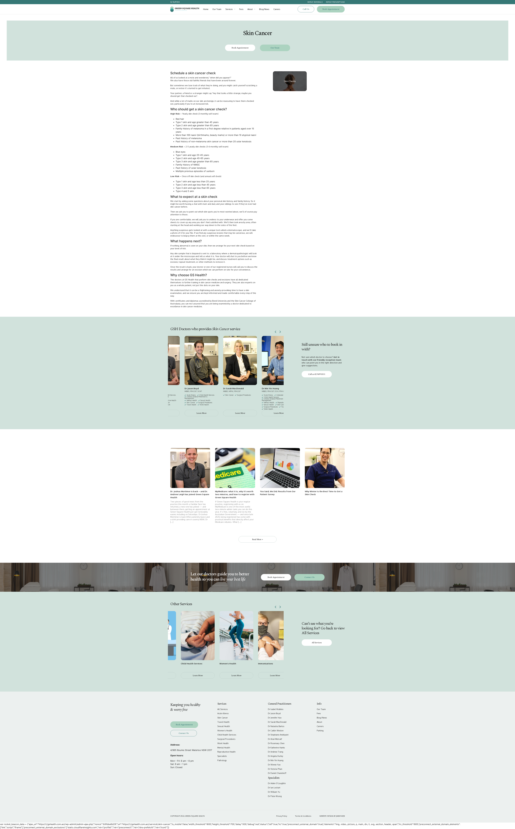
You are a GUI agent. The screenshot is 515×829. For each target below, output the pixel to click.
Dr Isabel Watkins (275, 709)
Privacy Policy (281, 816)
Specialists (222, 756)
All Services (317, 642)
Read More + (257, 539)
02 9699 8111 (175, 2)
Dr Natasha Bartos (276, 726)
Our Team (216, 9)
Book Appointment (330, 9)
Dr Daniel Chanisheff (277, 773)
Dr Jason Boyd (274, 713)
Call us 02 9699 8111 (316, 374)
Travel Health (223, 722)
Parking (320, 731)
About (250, 9)
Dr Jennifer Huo (275, 718)
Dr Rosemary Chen (276, 743)
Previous (275, 332)
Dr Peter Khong (275, 796)
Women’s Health (224, 731)
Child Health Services (226, 735)
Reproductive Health (226, 752)
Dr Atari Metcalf (275, 739)
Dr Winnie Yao (274, 765)
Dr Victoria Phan (275, 769)
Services (229, 9)
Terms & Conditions (303, 816)
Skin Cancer (222, 718)
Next (280, 332)
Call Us (306, 9)
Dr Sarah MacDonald (277, 722)
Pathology (222, 760)
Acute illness (223, 713)
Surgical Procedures (226, 739)
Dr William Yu (274, 792)
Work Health (223, 743)
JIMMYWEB (340, 816)
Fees (241, 9)
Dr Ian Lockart (274, 788)
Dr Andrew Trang (275, 752)
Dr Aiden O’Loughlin (277, 783)
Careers (276, 9)
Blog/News (264, 9)
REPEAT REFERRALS (315, 2)
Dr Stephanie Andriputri (278, 735)
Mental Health (223, 748)
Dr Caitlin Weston (276, 731)
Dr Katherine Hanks (276, 748)
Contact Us (309, 577)
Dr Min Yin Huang (275, 760)
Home (206, 9)
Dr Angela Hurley (275, 756)
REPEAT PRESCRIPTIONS (335, 2)
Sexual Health (223, 726)
